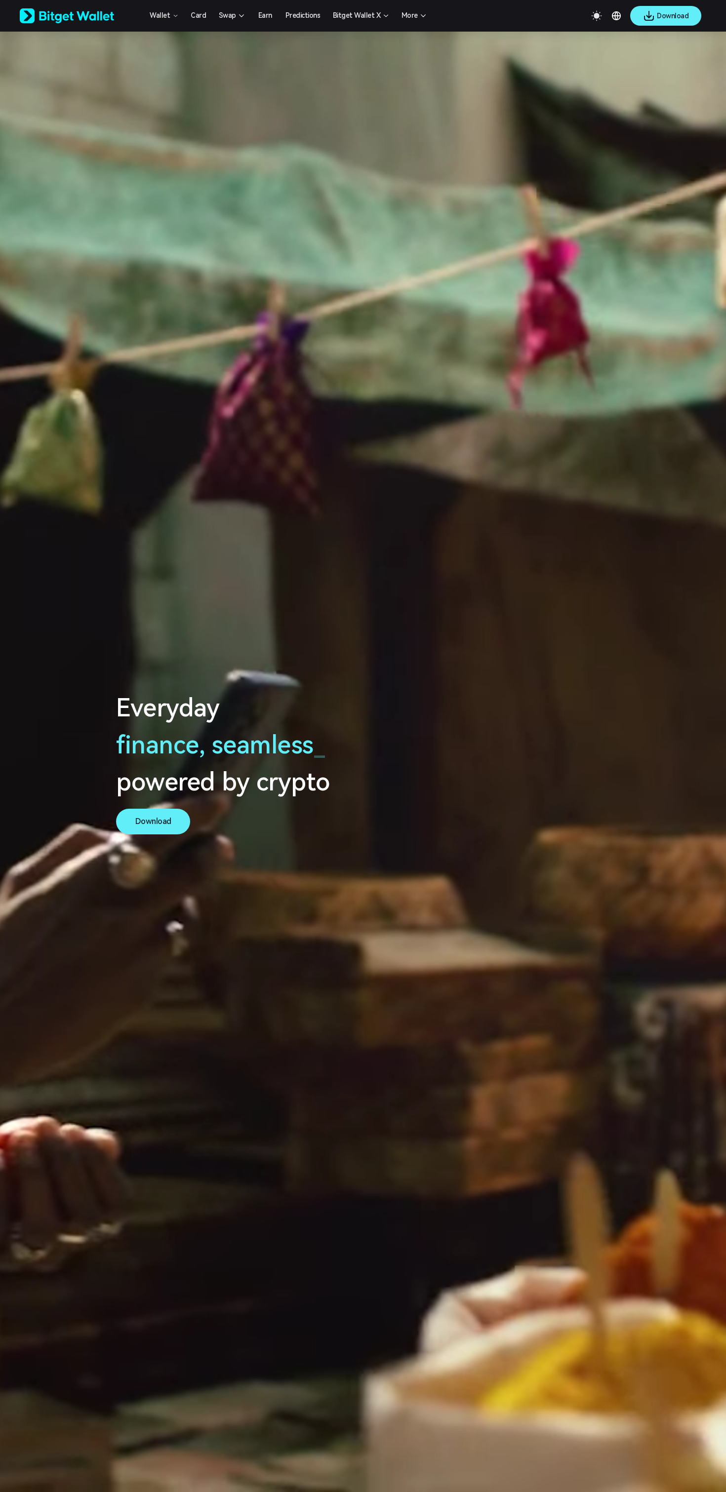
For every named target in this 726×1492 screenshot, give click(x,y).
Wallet (160, 15)
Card (198, 15)
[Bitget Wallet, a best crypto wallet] (79, 15)
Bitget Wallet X (357, 15)
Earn (265, 15)
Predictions (303, 15)
